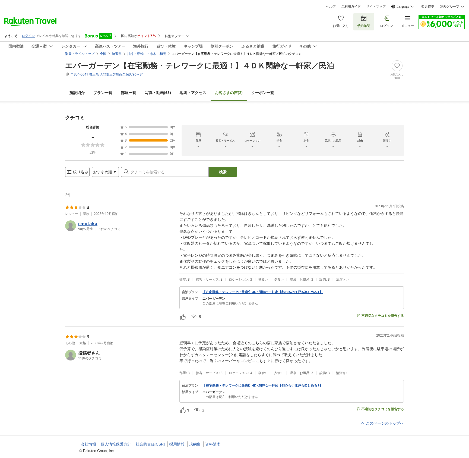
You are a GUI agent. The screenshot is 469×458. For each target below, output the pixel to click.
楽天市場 (427, 6)
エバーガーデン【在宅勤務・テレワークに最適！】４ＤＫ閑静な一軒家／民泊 (199, 65)
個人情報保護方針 (116, 444)
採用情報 (177, 444)
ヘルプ (331, 6)
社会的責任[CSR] (150, 444)
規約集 (195, 444)
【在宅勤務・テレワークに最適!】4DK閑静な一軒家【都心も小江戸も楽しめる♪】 (262, 292)
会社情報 (88, 444)
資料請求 (212, 444)
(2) (229, 92)
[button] (120, 225)
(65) (158, 92)
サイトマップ (376, 6)
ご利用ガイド (351, 6)
